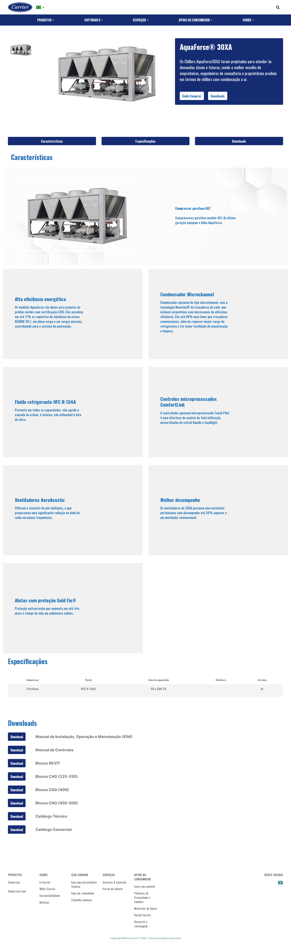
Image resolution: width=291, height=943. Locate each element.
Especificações (145, 141)
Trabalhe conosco (81, 900)
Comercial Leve (17, 891)
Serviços (139, 20)
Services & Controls (114, 882)
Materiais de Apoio (145, 908)
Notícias (44, 902)
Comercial (14, 882)
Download (16, 736)
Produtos (44, 20)
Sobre (246, 20)
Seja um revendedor (82, 893)
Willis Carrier (47, 889)
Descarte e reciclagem (140, 924)
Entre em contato (144, 886)
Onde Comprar (191, 96)
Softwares (92, 20)
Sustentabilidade (49, 895)
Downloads (218, 96)
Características (52, 141)
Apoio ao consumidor (194, 20)
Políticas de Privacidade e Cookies (142, 897)
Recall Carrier (142, 915)
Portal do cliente (113, 889)
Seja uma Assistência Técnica (84, 884)
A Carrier (44, 882)
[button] (40, 7)
